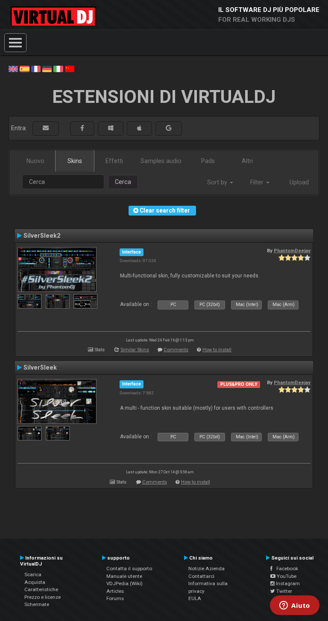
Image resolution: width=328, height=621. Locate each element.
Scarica (32, 574)
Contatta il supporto (129, 568)
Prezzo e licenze (42, 597)
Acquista (34, 582)
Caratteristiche (41, 589)
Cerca (123, 181)
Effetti (114, 160)
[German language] (47, 68)
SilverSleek (40, 367)
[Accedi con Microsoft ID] (110, 128)
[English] (13, 68)
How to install (216, 350)
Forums (115, 598)
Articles (115, 591)
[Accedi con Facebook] (82, 128)
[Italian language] (58, 68)
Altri (247, 160)
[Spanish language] (24, 68)
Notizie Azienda (206, 568)
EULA (194, 598)
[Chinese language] (69, 68)
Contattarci (201, 576)
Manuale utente (124, 576)
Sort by (218, 182)
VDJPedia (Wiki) (124, 583)
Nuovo (35, 160)
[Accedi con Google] (168, 128)
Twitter (283, 591)
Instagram (287, 583)
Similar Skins (134, 350)
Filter (257, 182)
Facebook (285, 568)
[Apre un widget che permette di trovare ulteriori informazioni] (294, 606)
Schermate (36, 604)
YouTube (285, 576)
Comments (176, 350)
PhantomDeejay (292, 251)
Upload (299, 182)
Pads (208, 160)
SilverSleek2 (41, 235)
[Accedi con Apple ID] (139, 128)
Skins (74, 160)
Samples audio (161, 160)
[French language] (36, 68)
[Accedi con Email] (45, 128)
